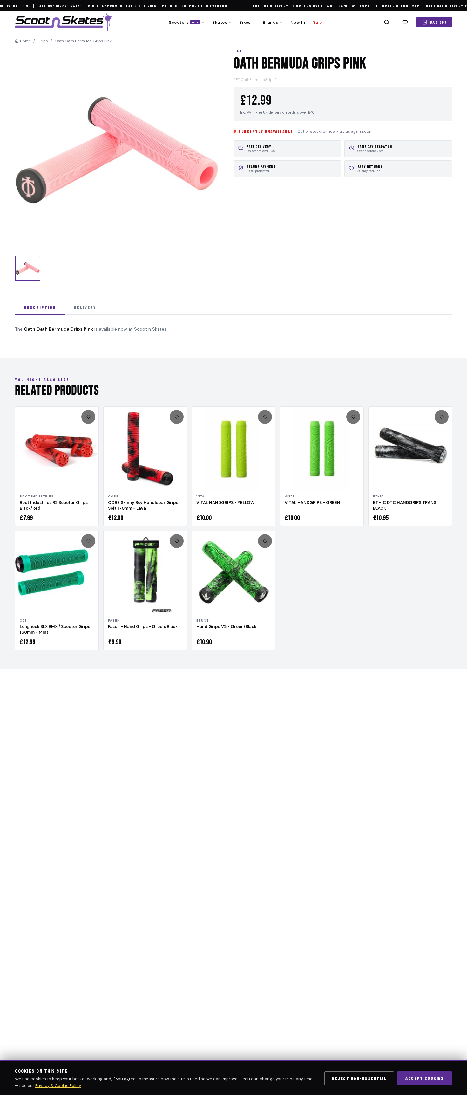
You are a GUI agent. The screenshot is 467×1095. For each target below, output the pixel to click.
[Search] (387, 22)
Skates (219, 22)
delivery (85, 307)
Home (25, 40)
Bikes (245, 22)
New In (297, 22)
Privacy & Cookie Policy (58, 1085)
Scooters (184, 22)
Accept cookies (424, 1078)
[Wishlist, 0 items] (405, 22)
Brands (270, 22)
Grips (42, 40)
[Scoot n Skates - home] (63, 22)
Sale (317, 22)
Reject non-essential (359, 1078)
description (40, 307)
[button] (116, 150)
